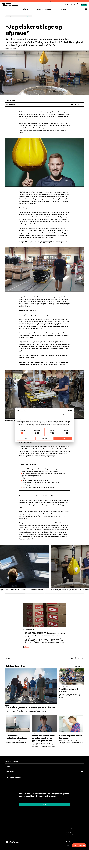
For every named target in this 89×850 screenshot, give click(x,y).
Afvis (26, 438)
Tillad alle (63, 438)
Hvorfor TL (62, 9)
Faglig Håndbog (69, 826)
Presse (67, 824)
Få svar (25, 9)
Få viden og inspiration (43, 9)
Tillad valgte (44, 438)
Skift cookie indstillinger (70, 834)
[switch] (37, 433)
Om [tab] (64, 414)
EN (66, 4)
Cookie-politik (68, 830)
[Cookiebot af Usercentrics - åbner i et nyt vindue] (66, 411)
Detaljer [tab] (44, 414)
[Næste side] (86, 733)
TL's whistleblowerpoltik (70, 832)
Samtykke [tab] (25, 414)
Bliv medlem (83, 4)
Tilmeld (44, 804)
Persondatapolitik (69, 828)
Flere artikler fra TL (79, 666)
